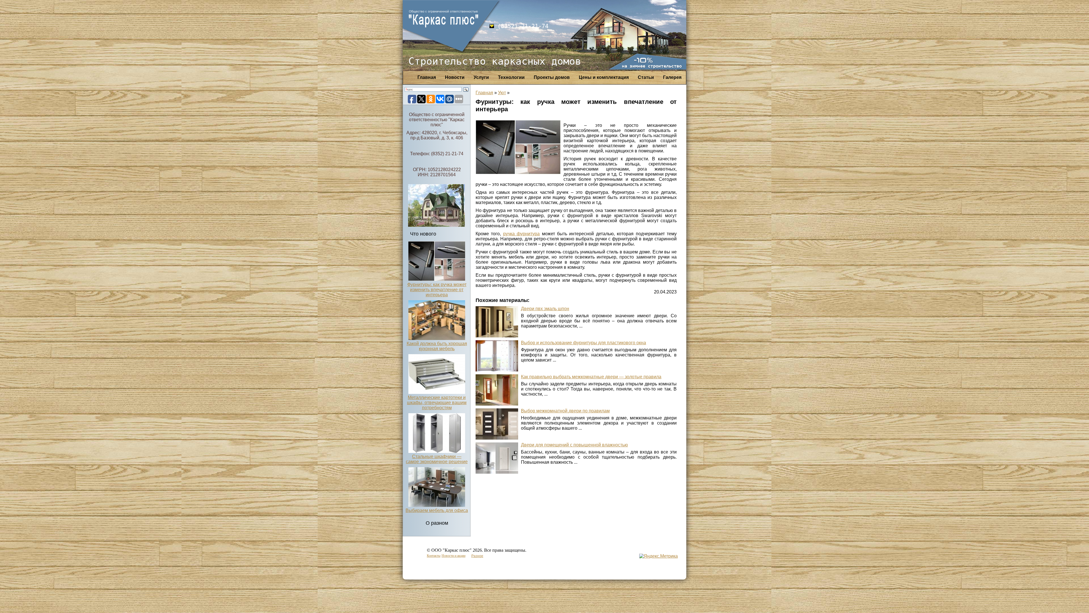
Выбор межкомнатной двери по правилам (565, 410)
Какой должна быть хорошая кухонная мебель (437, 346)
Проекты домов (552, 77)
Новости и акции (453, 556)
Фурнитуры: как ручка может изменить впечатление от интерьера (437, 289)
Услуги (481, 77)
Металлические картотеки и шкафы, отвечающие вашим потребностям (437, 402)
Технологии (511, 77)
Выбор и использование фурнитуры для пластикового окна (583, 342)
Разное (477, 556)
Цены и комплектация (604, 77)
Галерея (672, 77)
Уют (502, 92)
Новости (455, 77)
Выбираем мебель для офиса (437, 510)
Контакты (433, 556)
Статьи (646, 77)
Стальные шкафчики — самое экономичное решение (437, 459)
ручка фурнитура (521, 233)
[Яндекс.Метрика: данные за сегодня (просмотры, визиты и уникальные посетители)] (658, 556)
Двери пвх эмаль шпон (545, 308)
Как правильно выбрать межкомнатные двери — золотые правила (591, 376)
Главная (426, 77)
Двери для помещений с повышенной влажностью (574, 444)
